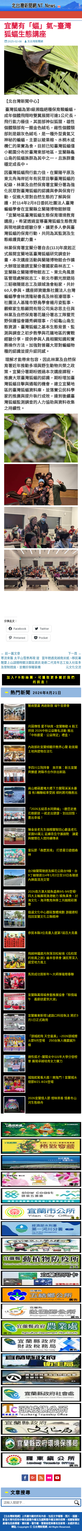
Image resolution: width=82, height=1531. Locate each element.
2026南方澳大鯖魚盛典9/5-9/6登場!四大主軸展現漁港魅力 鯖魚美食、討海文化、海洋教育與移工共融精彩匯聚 (53, 898)
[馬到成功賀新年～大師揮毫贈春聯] (14, 981)
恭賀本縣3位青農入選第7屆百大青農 (52, 933)
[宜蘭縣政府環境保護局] (41, 1450)
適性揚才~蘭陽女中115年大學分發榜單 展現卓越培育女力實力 (52, 1059)
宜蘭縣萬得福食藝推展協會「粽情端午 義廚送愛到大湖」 (52, 997)
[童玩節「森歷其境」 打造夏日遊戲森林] (14, 857)
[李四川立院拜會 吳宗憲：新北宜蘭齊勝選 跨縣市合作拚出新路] (14, 774)
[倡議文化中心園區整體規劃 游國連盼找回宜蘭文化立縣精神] (14, 919)
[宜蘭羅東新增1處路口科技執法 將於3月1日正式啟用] (14, 1022)
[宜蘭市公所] (41, 1218)
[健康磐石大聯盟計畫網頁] (41, 1185)
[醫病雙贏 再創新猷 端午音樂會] (14, 712)
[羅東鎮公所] (41, 1466)
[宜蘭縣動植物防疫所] (41, 1268)
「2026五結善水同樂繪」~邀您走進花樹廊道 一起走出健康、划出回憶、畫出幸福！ (53, 813)
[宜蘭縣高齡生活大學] (41, 1252)
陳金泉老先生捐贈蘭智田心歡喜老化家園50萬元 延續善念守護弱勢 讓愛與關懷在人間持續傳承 (53, 834)
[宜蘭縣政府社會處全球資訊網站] (41, 1400)
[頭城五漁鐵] (41, 1202)
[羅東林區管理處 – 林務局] (41, 1384)
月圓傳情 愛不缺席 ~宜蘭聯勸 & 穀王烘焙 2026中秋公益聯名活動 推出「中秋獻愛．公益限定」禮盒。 (53, 730)
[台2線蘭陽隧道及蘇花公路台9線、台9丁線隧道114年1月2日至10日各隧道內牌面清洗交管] (14, 877)
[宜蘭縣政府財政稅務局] (41, 1351)
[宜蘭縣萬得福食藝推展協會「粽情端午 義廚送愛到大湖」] (14, 1001)
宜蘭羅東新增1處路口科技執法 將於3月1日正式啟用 (53, 1018)
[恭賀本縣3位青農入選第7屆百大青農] (14, 939)
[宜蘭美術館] (41, 1169)
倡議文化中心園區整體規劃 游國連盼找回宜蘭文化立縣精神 (53, 914)
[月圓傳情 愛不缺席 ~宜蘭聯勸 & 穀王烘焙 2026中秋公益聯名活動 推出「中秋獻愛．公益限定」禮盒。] (14, 733)
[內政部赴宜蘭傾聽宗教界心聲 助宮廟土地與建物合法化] (14, 753)
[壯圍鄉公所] (41, 1318)
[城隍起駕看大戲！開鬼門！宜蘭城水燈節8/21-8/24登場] (14, 1084)
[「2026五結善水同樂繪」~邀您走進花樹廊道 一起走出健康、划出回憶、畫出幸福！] (14, 815)
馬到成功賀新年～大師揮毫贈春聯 (51, 974)
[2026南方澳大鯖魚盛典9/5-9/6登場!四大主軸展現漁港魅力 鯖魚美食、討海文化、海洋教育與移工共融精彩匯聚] (14, 898)
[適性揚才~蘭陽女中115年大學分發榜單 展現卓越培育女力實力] (14, 1063)
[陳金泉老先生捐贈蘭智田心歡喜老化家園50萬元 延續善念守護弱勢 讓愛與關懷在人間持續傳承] (14, 836)
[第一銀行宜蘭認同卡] (41, 1285)
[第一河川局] (41, 1235)
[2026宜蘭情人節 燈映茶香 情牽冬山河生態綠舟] (14, 1105)
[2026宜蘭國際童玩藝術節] (41, 1136)
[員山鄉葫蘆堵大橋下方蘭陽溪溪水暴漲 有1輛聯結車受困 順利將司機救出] (14, 795)
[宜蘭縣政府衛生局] (41, 1367)
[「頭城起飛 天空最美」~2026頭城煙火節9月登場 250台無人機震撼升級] (14, 1043)
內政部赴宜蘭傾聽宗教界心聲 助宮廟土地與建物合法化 (53, 749)
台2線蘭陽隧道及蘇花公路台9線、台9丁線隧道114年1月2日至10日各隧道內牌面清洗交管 (53, 875)
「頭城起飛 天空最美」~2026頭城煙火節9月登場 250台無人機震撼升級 (52, 1040)
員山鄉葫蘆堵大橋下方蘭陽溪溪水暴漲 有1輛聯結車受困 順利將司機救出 (52, 790)
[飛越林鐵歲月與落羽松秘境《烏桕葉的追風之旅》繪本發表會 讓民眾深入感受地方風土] (14, 960)
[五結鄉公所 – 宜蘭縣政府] (41, 1301)
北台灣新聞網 (35, 41)
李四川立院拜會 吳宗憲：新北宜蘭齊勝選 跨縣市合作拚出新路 (52, 770)
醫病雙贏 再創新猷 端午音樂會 (49, 705)
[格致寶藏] (41, 1152)
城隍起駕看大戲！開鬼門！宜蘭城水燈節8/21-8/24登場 (52, 1080)
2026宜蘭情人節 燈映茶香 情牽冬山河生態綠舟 (52, 1100)
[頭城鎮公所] (41, 1417)
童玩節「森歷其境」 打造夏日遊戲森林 (53, 852)
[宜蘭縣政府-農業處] (41, 1334)
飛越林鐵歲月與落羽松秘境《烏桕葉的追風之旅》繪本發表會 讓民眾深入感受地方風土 (53, 958)
